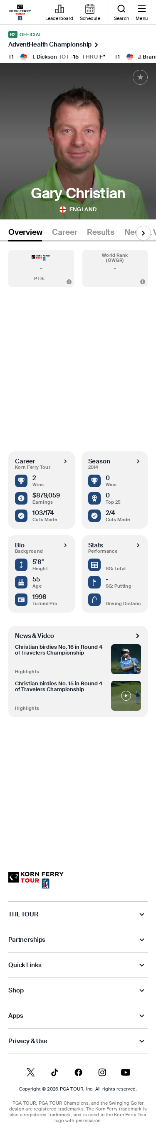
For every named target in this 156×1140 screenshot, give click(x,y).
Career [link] (64, 232)
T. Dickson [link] (44, 56)
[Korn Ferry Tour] (36, 880)
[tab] (25, 234)
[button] (41, 268)
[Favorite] (140, 77)
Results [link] (100, 232)
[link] (20, 12)
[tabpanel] (78, 548)
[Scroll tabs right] (143, 233)
